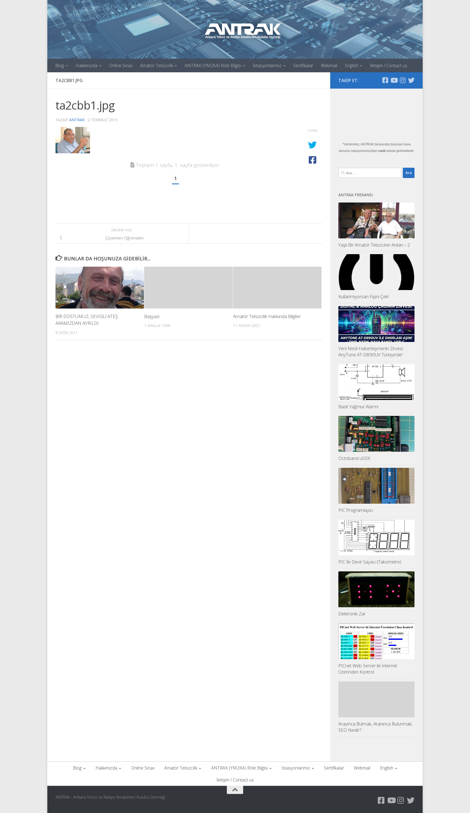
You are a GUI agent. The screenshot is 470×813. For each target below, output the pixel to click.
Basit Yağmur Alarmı (358, 406)
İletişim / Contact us (388, 65)
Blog (59, 65)
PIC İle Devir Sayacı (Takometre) (369, 562)
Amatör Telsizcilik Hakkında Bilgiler (267, 316)
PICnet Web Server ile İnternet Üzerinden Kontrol (367, 668)
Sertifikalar (303, 65)
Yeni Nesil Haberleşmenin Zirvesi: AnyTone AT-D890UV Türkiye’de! (371, 351)
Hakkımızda (86, 65)
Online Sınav (120, 65)
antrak (77, 119)
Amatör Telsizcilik (156, 65)
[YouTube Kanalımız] (394, 80)
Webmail (329, 65)
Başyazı (151, 316)
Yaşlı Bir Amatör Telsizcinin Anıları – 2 (374, 245)
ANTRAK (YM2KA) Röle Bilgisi (213, 65)
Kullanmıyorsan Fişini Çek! (363, 296)
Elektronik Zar (352, 613)
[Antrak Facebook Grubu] (385, 80)
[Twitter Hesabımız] (411, 80)
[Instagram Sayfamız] (402, 80)
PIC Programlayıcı (355, 510)
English (351, 65)
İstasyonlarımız (267, 65)
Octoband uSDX (354, 458)
